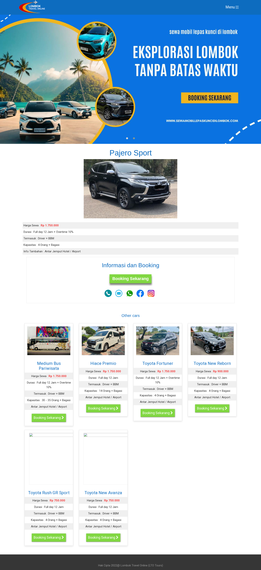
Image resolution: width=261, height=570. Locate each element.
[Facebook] (140, 293)
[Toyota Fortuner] (158, 340)
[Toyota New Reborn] (212, 340)
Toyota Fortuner (157, 363)
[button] (127, 138)
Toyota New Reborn (212, 363)
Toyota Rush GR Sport (49, 492)
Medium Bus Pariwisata (49, 366)
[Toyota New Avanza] (122, 458)
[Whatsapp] (129, 293)
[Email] (119, 293)
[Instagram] (151, 293)
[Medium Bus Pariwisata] (49, 340)
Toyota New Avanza (103, 492)
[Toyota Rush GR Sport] (67, 458)
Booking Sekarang (130, 278)
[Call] (108, 293)
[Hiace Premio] (103, 340)
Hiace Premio (103, 363)
